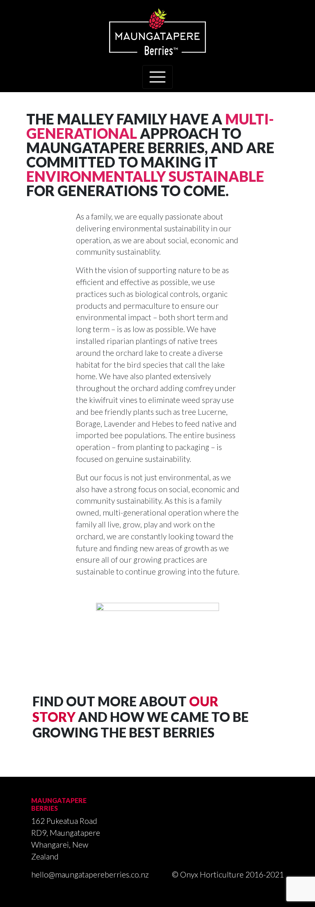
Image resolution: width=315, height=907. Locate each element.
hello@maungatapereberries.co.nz (90, 874)
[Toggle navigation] (157, 77)
